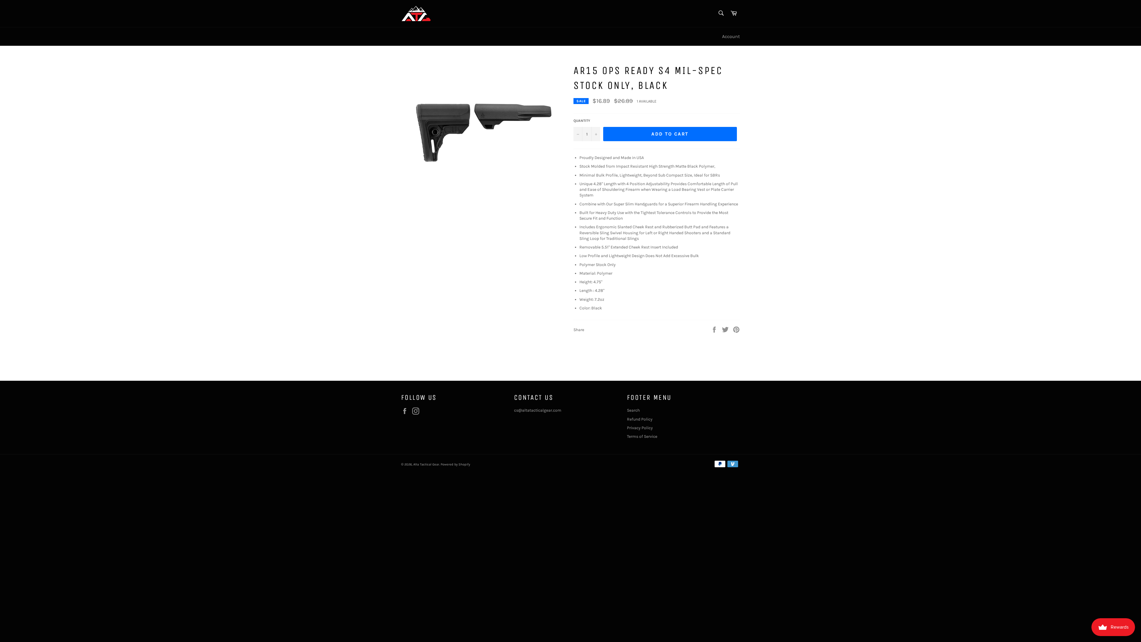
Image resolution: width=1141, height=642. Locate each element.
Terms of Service (642, 436)
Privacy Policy (640, 427)
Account (731, 36)
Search (633, 410)
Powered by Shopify (455, 464)
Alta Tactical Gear (426, 464)
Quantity (581, 121)
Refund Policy (640, 419)
